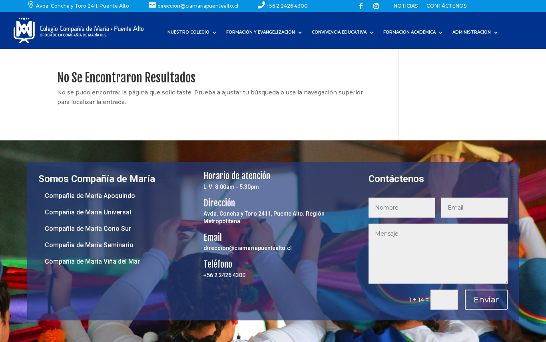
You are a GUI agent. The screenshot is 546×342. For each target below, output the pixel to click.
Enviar (486, 299)
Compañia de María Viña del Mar (92, 261)
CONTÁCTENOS (446, 6)
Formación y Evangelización (260, 32)
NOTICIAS (406, 6)
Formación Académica (409, 32)
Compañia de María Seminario (89, 245)
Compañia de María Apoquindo (90, 196)
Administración (471, 32)
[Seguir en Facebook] (361, 6)
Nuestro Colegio (188, 32)
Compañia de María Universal (88, 212)
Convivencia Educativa (339, 32)
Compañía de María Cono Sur (88, 228)
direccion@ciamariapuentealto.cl (247, 248)
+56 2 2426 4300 (224, 275)
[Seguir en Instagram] (376, 6)
